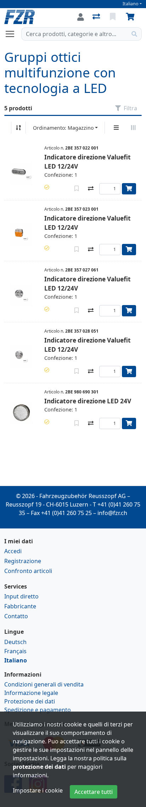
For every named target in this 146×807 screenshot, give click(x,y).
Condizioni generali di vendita (44, 684)
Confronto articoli (28, 571)
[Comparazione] (97, 17)
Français (15, 651)
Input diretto (21, 596)
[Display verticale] (116, 128)
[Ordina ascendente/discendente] (18, 128)
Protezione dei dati (29, 701)
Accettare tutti (93, 792)
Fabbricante (20, 606)
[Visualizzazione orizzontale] (133, 128)
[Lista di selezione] (113, 17)
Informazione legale (31, 693)
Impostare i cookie (38, 790)
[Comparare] (91, 188)
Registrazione (22, 561)
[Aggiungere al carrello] (129, 188)
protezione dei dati (39, 767)
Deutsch (15, 642)
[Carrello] (131, 17)
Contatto (16, 616)
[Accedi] (80, 17)
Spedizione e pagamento (37, 710)
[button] (46, 187)
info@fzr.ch (112, 513)
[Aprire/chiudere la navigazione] (12, 34)
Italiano (131, 4)
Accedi (13, 551)
